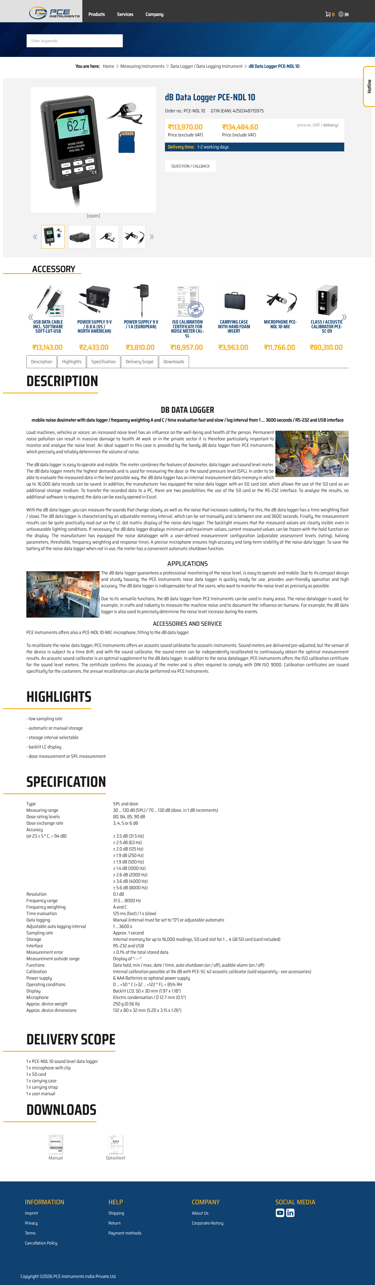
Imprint (31, 1213)
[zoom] (93, 215)
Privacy (31, 1223)
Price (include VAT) (239, 135)
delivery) (330, 125)
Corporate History (208, 1223)
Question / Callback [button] (190, 166)
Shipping (116, 1213)
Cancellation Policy (41, 1243)
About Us (200, 1213)
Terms (30, 1233)
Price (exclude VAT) (185, 135)
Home (108, 66)
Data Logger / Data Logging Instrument (207, 66)
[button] (35, 236)
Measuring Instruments (142, 66)
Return (114, 1223)
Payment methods (125, 1233)
